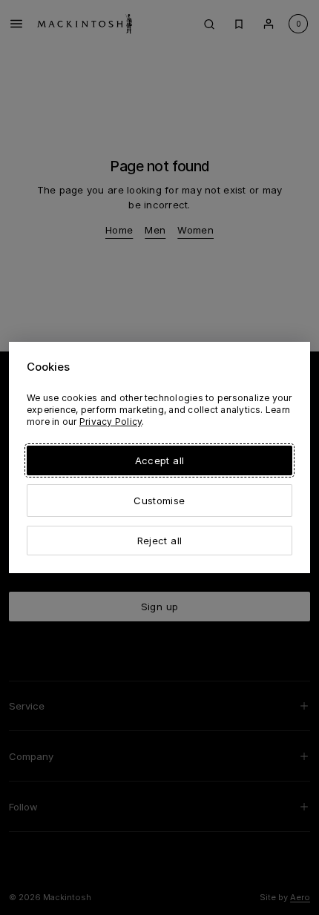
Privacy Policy (110, 421)
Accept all (159, 460)
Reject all (159, 540)
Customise (159, 500)
